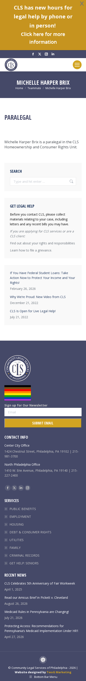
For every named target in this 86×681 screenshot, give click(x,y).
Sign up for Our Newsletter (25, 405)
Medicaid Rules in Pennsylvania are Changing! (36, 612)
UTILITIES (16, 540)
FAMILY (15, 548)
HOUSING (16, 524)
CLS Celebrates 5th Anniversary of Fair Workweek (39, 583)
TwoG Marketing (59, 672)
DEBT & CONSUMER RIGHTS (30, 532)
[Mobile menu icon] (77, 64)
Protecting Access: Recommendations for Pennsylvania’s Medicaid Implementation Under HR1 (41, 628)
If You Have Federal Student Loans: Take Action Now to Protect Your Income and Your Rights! (42, 278)
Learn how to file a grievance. (31, 250)
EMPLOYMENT (20, 516)
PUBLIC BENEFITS (22, 509)
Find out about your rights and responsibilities (42, 243)
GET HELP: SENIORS (24, 563)
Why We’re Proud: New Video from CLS (38, 297)
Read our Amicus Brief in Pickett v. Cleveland (36, 597)
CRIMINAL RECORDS (24, 555)
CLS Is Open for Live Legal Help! (33, 311)
